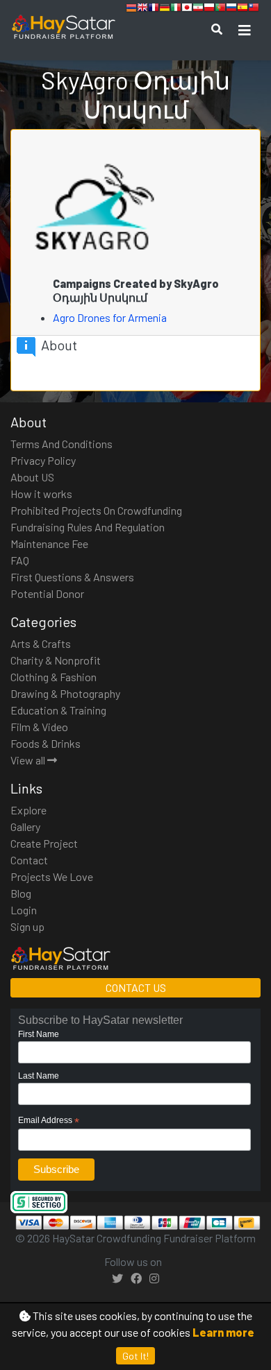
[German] (164, 9)
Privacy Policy (43, 460)
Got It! (135, 1356)
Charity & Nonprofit (55, 660)
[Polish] (209, 9)
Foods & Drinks (45, 743)
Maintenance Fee (49, 543)
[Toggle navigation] (244, 30)
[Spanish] (242, 9)
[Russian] (231, 9)
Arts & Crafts (40, 643)
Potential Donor (47, 593)
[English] (142, 9)
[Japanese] (186, 9)
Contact (29, 859)
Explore (28, 809)
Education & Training (58, 710)
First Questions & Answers (72, 576)
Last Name (38, 1076)
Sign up (27, 926)
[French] (153, 9)
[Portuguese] (220, 9)
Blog (20, 893)
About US (32, 476)
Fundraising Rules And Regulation (87, 526)
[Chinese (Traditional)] (253, 9)
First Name (38, 1034)
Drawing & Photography (65, 693)
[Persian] (198, 9)
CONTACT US (136, 987)
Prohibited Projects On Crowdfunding (96, 510)
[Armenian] (131, 9)
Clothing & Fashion (53, 676)
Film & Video (39, 726)
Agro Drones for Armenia (111, 317)
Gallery (25, 826)
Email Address (48, 1121)
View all (28, 760)
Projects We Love (51, 876)
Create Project (44, 843)
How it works (41, 493)
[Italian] (175, 9)
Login (23, 909)
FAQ (19, 560)
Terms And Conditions (61, 443)
